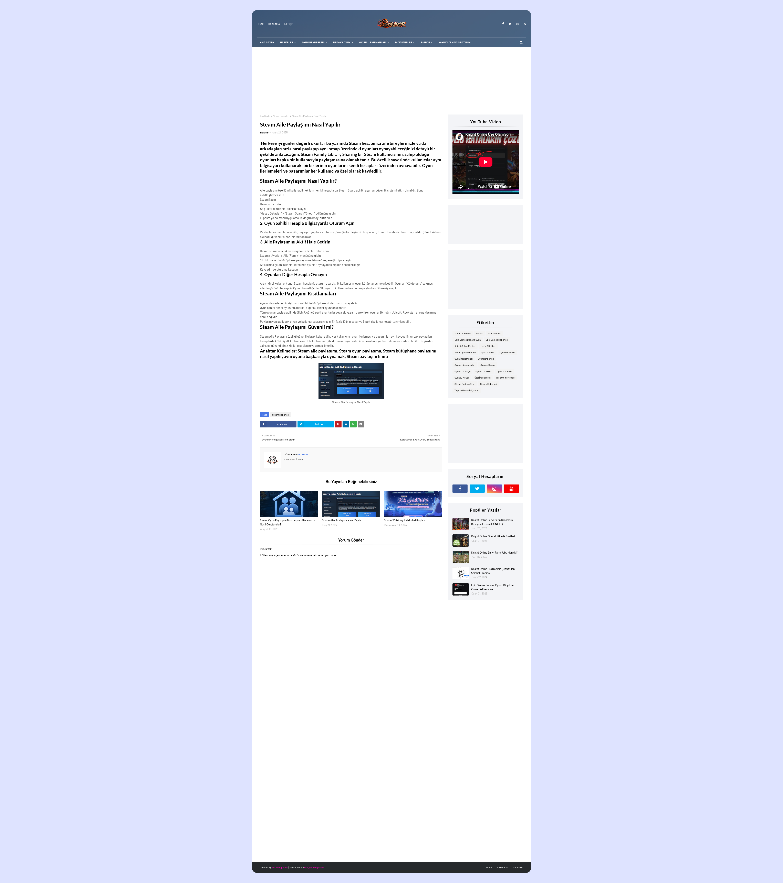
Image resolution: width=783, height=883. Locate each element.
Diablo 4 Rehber (463, 333)
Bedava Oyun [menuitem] (342, 42)
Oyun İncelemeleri (464, 358)
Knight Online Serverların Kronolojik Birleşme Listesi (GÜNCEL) (492, 522)
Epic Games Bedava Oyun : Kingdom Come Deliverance (492, 587)
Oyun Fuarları (487, 352)
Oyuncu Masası (504, 371)
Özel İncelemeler (482, 377)
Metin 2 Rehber (488, 346)
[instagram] (517, 23)
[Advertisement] (391, 77)
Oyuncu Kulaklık (484, 371)
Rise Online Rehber (505, 377)
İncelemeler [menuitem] (403, 42)
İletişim (288, 23)
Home (261, 23)
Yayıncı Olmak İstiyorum (467, 390)
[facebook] (503, 23)
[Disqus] (351, 699)
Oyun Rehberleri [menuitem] (313, 42)
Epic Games (494, 333)
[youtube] (511, 488)
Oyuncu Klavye (487, 364)
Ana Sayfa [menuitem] (267, 42)
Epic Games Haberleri (497, 339)
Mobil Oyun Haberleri (465, 352)
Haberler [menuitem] (286, 42)
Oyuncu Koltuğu (462, 371)
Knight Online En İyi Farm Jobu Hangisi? (494, 552)
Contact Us (517, 867)
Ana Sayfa (265, 116)
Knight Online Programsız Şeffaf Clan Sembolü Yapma (493, 571)
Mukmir (264, 132)
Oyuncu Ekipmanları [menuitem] (372, 42)
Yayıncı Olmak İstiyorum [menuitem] (454, 42)
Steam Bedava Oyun (465, 383)
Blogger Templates (314, 867)
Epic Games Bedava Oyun (468, 339)
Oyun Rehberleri (486, 358)
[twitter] (510, 23)
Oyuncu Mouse (462, 377)
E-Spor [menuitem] (425, 42)
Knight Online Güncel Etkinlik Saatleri (493, 536)
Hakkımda (274, 23)
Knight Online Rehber (465, 346)
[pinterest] (524, 23)
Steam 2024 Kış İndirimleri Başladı (404, 520)
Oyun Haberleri (507, 352)
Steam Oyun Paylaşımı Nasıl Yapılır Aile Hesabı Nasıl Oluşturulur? (287, 522)
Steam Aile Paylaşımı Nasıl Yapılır (341, 520)
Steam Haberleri (281, 116)
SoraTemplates (280, 867)
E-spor (479, 333)
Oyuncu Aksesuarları (465, 364)
